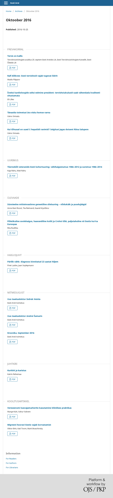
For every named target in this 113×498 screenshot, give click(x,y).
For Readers (11, 458)
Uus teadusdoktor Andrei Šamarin (24, 316)
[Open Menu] (6, 3)
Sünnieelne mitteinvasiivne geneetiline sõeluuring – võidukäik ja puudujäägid (46, 204)
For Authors (11, 463)
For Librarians (12, 467)
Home (8, 11)
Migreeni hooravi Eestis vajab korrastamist (29, 424)
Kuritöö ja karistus (16, 370)
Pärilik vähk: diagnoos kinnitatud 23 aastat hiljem (32, 261)
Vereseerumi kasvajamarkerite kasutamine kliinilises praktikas (39, 407)
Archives (18, 11)
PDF (13, 67)
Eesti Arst (14, 3)
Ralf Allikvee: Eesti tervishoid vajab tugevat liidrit (32, 75)
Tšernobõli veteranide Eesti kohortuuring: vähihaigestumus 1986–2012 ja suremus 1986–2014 (54, 166)
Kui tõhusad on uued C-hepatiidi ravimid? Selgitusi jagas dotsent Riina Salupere (47, 129)
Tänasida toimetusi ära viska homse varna (28, 112)
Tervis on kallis (15, 56)
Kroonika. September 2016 (20, 333)
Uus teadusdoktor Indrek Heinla (23, 299)
